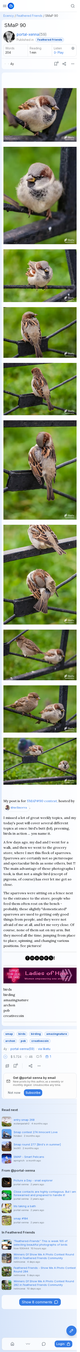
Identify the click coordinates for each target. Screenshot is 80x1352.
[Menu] (73, 63)
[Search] (72, 6)
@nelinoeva (19, 807)
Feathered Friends (29, 15)
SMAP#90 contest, (42, 801)
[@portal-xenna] (9, 37)
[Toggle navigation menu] (5, 6)
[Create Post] (71, 1331)
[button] (5, 1057)
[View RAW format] (7, 1065)
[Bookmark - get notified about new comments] (56, 63)
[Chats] (43, 1344)
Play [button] (61, 52)
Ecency (8, 15)
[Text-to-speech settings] (73, 48)
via (44, 1049)
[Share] (64, 63)
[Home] (12, 1344)
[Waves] (28, 1344)
